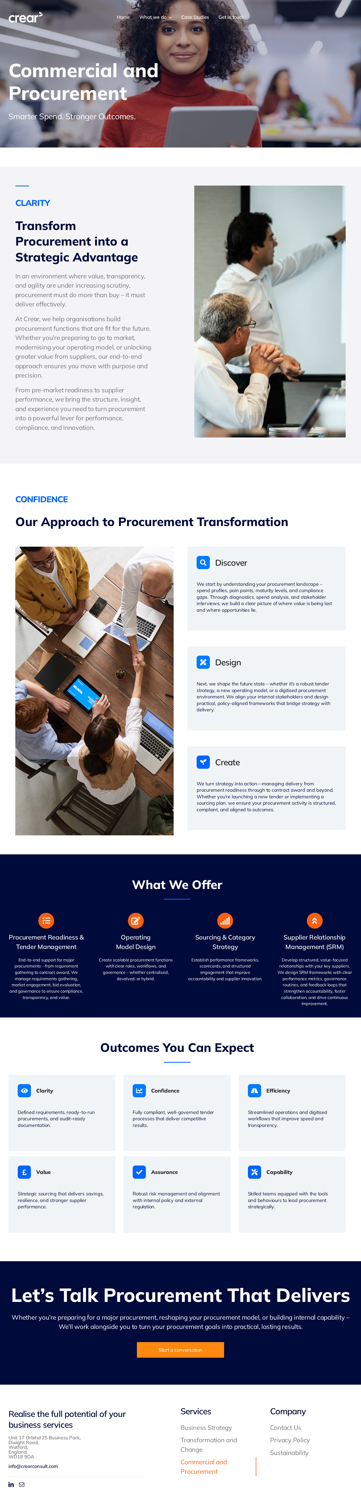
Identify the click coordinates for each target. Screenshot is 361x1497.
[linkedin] (11, 1484)
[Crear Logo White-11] (25, 15)
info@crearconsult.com (33, 1466)
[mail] (21, 1484)
